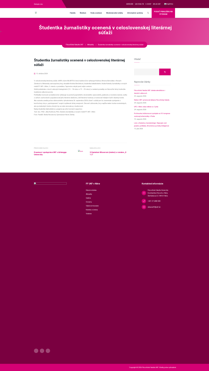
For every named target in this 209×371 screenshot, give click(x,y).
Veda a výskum (96, 13)
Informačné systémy (135, 13)
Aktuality (89, 194)
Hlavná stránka (91, 190)
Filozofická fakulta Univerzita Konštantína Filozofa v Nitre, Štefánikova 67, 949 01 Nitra (158, 193)
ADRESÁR (129, 4)
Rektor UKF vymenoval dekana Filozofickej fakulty (151, 100)
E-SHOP (148, 4)
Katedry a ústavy (92, 210)
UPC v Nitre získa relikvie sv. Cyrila (146, 107)
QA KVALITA (139, 4)
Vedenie (89, 214)
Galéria (88, 198)
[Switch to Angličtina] (168, 4)
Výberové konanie (92, 206)
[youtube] (53, 4)
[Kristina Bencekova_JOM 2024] (48, 126)
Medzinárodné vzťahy (114, 13)
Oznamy (89, 202)
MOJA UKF (157, 4)
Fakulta (72, 13)
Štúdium (83, 13)
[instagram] (49, 4)
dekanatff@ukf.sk (154, 207)
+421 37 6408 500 (154, 201)
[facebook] (46, 4)
